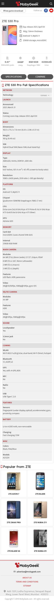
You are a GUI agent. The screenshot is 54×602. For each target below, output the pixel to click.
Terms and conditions (27, 581)
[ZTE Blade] (40, 489)
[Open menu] (3, 3)
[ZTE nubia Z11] (40, 518)
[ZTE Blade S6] (14, 546)
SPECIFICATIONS (14, 77)
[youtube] (51, 10)
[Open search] (51, 3)
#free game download (13, 11)
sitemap (27, 585)
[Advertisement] (27, 598)
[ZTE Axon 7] (14, 489)
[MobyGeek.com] (27, 3)
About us (27, 577)
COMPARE (40, 77)
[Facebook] (46, 10)
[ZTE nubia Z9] (40, 546)
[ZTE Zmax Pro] (14, 518)
